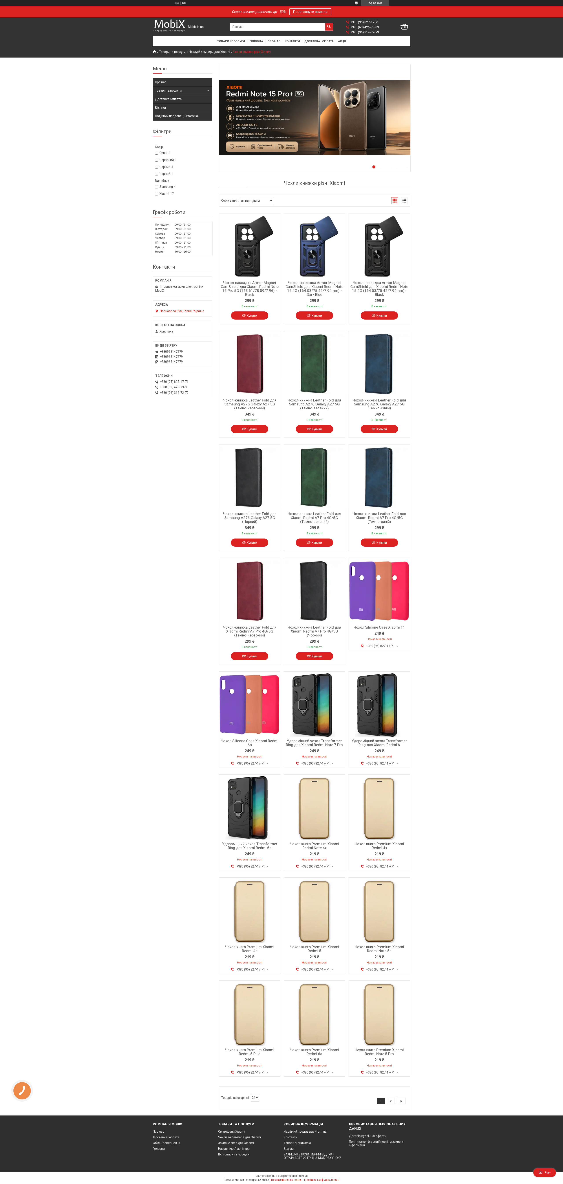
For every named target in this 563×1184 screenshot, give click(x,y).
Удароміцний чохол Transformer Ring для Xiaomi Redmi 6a (249, 846)
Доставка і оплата (319, 41)
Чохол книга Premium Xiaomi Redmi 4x (379, 846)
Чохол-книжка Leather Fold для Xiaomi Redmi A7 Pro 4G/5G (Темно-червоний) (249, 631)
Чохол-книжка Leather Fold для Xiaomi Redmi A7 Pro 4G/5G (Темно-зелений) (314, 518)
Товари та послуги (172, 52)
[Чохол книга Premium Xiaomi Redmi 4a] (249, 911)
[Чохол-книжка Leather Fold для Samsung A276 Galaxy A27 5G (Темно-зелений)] (314, 364)
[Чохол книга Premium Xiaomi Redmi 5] (314, 911)
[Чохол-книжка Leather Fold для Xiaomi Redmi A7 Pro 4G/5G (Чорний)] (314, 591)
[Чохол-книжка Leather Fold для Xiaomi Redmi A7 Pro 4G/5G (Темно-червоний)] (249, 591)
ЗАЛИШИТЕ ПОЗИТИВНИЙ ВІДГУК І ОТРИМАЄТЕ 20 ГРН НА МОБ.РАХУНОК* (312, 1156)
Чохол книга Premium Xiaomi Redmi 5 (314, 949)
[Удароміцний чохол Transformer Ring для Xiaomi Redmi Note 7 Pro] (314, 705)
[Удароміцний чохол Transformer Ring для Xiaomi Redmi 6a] (249, 808)
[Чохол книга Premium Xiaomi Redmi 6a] (314, 1014)
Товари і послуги (231, 41)
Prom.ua (303, 1175)
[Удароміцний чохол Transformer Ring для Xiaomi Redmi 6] (379, 705)
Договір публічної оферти (367, 1136)
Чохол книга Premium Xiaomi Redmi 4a (249, 949)
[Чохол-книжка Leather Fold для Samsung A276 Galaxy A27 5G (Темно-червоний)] (249, 364)
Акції (342, 41)
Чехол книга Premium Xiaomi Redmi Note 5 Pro (379, 1052)
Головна (256, 41)
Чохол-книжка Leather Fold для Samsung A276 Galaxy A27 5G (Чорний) (249, 518)
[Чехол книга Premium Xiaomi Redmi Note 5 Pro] (379, 1014)
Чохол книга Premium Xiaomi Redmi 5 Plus (249, 1052)
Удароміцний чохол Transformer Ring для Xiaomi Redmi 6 (379, 743)
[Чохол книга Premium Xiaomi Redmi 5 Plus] (249, 1014)
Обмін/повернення (166, 1143)
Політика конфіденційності (322, 1179)
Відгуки (160, 107)
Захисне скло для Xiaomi (236, 1143)
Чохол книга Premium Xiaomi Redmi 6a (314, 1052)
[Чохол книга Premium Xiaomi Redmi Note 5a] (379, 911)
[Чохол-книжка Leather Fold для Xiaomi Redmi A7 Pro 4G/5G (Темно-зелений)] (314, 477)
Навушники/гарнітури (234, 1148)
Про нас (273, 41)
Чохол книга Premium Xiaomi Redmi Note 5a (379, 949)
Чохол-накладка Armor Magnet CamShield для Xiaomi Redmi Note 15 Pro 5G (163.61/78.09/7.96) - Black (250, 288)
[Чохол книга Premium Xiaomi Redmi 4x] (379, 808)
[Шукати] (329, 27)
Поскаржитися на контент (287, 1179)
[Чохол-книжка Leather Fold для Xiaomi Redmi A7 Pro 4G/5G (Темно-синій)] (379, 477)
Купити (252, 315)
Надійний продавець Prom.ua (176, 116)
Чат (548, 1172)
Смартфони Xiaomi (231, 1131)
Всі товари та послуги (233, 1154)
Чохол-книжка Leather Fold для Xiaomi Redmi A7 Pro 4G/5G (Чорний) (314, 631)
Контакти (292, 41)
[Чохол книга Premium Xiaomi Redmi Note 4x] (314, 808)
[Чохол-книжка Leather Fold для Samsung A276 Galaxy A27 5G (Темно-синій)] (379, 364)
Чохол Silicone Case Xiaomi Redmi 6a (249, 743)
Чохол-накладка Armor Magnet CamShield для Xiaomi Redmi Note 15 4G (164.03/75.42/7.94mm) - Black (379, 288)
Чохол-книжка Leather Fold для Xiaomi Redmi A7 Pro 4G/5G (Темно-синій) (379, 518)
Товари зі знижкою (297, 1143)
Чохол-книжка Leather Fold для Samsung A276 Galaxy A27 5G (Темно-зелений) (314, 404)
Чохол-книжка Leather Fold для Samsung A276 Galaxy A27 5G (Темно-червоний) (249, 404)
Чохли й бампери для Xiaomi (209, 52)
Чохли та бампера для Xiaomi (239, 1137)
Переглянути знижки (310, 12)
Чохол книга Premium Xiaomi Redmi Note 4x (314, 846)
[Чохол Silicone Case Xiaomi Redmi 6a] (249, 705)
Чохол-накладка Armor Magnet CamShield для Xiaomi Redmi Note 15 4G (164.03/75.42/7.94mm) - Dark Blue (314, 288)
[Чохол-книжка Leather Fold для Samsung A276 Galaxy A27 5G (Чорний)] (249, 477)
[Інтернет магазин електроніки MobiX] (169, 27)
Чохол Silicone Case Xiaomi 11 (379, 627)
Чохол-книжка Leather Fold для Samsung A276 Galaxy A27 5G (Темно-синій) (379, 404)
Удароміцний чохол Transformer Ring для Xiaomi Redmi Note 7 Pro (314, 743)
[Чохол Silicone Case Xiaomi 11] (379, 591)
